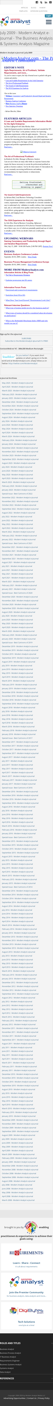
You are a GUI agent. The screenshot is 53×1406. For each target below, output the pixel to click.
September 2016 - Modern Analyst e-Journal (20, 803)
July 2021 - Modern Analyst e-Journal (17, 566)
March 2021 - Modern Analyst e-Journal (18, 581)
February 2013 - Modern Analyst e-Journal (19, 974)
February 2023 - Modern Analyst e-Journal (19, 486)
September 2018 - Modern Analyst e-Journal (20, 703)
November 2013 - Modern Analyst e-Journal (20, 940)
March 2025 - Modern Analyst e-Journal (18, 390)
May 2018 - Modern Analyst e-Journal (17, 719)
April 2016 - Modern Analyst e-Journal (17, 822)
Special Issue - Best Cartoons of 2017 (17, 738)
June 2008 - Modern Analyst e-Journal (17, 1188)
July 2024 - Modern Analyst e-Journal (17, 421)
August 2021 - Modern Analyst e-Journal (18, 562)
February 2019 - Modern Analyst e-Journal (19, 684)
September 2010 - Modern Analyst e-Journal (20, 1085)
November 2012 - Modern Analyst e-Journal (20, 986)
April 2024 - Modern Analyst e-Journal (17, 432)
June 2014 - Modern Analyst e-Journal (17, 913)
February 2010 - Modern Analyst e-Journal (19, 1112)
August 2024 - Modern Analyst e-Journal (18, 417)
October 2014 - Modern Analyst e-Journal (19, 898)
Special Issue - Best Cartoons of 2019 (17, 642)
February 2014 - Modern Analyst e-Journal (19, 929)
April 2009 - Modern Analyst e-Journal (17, 1150)
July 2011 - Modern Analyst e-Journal (17, 1047)
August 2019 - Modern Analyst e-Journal (18, 661)
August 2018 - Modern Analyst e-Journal (18, 707)
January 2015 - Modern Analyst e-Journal (18, 883)
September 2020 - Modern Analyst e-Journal (20, 608)
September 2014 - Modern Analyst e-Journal (20, 902)
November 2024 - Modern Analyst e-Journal (20, 405)
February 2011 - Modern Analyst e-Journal (19, 1066)
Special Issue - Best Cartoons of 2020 (17, 593)
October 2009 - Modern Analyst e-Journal (19, 1127)
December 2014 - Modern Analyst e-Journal (20, 890)
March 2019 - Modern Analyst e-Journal (18, 680)
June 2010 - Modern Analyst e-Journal (17, 1097)
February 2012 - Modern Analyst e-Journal (19, 1020)
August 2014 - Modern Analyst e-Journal (18, 906)
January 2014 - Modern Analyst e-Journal (18, 933)
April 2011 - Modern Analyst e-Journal (17, 1059)
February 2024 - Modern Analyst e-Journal (19, 440)
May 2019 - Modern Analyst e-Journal (17, 673)
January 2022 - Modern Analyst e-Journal (18, 539)
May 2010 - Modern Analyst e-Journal (17, 1101)
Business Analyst (16, 104)
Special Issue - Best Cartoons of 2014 (17, 887)
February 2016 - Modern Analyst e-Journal (19, 829)
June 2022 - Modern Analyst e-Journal (17, 520)
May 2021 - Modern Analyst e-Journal (17, 574)
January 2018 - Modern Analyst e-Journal (18, 734)
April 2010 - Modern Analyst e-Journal (17, 1104)
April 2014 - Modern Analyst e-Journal (17, 921)
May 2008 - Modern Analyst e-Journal (17, 1192)
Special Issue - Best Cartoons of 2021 (17, 543)
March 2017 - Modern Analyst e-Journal (18, 776)
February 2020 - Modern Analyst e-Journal (19, 635)
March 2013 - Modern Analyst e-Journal (18, 971)
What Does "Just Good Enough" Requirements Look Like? (28, 300)
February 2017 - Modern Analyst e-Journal (19, 780)
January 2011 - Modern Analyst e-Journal (18, 1070)
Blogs (33, 8)
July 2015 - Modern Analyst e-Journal (17, 860)
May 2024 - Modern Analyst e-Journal (17, 428)
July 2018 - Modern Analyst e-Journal (17, 711)
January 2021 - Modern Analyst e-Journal (18, 589)
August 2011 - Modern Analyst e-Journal (18, 1043)
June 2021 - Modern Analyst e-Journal (17, 570)
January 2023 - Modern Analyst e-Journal (18, 490)
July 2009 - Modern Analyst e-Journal (17, 1139)
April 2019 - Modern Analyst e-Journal (17, 677)
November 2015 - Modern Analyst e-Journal (20, 845)
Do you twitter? (22, 355)
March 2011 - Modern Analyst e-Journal (18, 1062)
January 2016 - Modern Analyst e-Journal (18, 833)
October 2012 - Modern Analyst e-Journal (19, 990)
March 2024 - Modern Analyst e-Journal (18, 436)
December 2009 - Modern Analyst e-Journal (20, 1120)
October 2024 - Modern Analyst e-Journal (19, 409)
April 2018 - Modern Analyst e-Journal (17, 722)
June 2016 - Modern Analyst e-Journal (17, 814)
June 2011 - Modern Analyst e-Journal (17, 1051)
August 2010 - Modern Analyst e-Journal (18, 1089)
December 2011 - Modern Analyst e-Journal (20, 1028)
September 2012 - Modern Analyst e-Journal (20, 994)
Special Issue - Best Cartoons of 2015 (17, 837)
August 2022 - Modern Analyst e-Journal (18, 512)
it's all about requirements (26, 1266)
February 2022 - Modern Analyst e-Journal (19, 535)
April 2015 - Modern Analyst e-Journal (17, 871)
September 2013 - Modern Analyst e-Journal (20, 948)
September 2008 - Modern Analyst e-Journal (20, 1177)
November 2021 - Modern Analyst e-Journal (20, 551)
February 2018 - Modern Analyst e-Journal (19, 730)
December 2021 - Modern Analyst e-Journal (20, 547)
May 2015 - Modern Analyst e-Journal (17, 868)
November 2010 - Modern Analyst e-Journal (20, 1078)
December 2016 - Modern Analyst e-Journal (20, 791)
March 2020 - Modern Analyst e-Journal (18, 631)
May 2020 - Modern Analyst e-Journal (17, 623)
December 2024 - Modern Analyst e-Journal (20, 402)
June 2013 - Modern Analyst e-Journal (17, 959)
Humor (42, 8)
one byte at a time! (26, 1325)
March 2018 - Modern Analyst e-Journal (18, 726)
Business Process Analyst (10, 1353)
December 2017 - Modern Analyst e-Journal (20, 742)
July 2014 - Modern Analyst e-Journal (17, 910)
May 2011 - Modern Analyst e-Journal (17, 1055)
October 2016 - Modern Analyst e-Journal (19, 799)
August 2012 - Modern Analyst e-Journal (18, 997)
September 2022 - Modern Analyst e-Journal (20, 509)
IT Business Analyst (8, 1357)
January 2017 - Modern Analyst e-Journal (18, 784)
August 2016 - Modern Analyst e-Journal (18, 806)
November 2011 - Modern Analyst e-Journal (20, 1032)
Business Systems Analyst (10, 1364)
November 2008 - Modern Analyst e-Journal (20, 1169)
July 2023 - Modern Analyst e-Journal (17, 467)
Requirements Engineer (10, 1360)
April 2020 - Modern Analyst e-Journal (17, 627)
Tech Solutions (26, 1321)
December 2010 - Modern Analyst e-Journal (20, 1074)
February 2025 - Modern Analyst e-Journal (19, 394)
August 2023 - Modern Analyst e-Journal (18, 463)
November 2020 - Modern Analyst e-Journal (20, 600)
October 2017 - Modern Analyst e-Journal (19, 749)
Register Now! (48, 246)
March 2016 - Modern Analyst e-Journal (18, 826)
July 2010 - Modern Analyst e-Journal (17, 1093)
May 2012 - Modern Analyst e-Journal (17, 1009)
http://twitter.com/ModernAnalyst (22, 363)
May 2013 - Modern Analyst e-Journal (17, 963)
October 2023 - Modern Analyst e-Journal (19, 455)
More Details (32, 257)
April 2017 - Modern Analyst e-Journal (17, 772)
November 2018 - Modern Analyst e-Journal (20, 696)
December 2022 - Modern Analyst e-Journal (20, 497)
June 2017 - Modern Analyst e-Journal (17, 764)
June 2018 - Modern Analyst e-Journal (17, 715)
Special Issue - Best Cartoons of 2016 (17, 787)
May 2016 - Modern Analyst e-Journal (17, 818)
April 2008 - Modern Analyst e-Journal (17, 1196)
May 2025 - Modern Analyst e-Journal (17, 383)
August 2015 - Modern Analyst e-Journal (18, 856)
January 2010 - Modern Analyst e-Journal (18, 1116)
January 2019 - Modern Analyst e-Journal (18, 688)
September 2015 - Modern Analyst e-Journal (20, 852)
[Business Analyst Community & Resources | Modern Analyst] (15, 21)
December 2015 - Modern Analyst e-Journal (20, 841)
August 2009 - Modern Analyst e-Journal (18, 1135)
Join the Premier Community (26, 1292)
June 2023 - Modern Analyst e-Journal (17, 470)
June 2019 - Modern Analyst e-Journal (17, 669)
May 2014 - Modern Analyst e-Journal (17, 917)
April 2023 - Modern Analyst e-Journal (17, 478)
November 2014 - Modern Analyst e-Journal (20, 894)
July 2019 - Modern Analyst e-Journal (17, 665)
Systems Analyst (7, 1368)
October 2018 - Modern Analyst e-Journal (19, 700)
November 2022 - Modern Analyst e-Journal (20, 501)
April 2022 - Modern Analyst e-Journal (17, 528)
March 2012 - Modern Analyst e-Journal (18, 1017)
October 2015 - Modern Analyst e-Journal (19, 849)
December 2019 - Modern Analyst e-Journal (20, 646)
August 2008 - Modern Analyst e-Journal (18, 1181)
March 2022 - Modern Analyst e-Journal (18, 531)
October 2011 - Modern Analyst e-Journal (19, 1036)
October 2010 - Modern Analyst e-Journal (19, 1081)
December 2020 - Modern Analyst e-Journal (20, 596)
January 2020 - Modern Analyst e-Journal (18, 639)
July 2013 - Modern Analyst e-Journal (17, 955)
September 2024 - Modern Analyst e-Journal (20, 413)
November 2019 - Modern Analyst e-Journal (20, 650)
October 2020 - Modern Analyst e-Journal (19, 604)
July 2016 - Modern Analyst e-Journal (17, 810)
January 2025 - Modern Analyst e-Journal (18, 398)
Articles (24, 8)
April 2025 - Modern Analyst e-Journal (17, 386)
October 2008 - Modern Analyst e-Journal (19, 1173)
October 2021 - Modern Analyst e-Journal (19, 554)
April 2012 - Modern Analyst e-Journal (17, 1013)
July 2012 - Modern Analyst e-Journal (17, 1001)
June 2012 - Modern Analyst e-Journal (17, 1005)
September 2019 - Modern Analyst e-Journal (20, 658)
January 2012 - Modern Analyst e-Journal (18, 1024)
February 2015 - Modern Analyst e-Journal (19, 879)
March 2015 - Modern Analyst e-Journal (18, 875)
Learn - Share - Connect (26, 1263)
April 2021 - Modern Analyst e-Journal (17, 577)
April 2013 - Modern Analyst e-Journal (17, 967)
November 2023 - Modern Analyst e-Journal (20, 451)
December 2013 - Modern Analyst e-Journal (20, 936)
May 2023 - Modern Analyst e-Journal (17, 474)
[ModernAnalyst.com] (26, 1281)
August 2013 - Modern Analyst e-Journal (18, 952)
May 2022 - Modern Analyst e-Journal (17, 524)
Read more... (8, 147)
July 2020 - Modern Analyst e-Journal (17, 615)
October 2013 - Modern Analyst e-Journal (19, 944)
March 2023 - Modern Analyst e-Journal (18, 482)
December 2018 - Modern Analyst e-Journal (20, 692)
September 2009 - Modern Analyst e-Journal (20, 1131)
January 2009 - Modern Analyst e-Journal (18, 1162)
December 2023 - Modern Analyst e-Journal (20, 448)
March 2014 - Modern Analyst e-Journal (18, 925)
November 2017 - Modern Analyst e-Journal (20, 745)
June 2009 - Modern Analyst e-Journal (17, 1143)
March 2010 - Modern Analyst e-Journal (18, 1108)
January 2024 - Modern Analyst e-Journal (18, 444)
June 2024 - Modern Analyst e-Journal (17, 425)
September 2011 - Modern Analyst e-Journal (20, 1039)
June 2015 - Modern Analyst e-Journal (17, 864)
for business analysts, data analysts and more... (26, 1296)
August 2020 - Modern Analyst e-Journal (18, 612)
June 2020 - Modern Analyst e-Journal (17, 619)
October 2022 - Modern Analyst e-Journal (19, 505)
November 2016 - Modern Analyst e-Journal (20, 795)
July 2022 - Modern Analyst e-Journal (17, 516)
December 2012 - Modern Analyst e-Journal (20, 982)
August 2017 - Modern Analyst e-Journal (18, 757)
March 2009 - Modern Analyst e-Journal (18, 1154)
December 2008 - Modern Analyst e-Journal (20, 1165)
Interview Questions (38, 11)
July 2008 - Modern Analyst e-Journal (17, 1184)
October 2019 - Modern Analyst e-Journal (19, 654)
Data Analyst (5, 1372)
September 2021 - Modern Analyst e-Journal (20, 558)
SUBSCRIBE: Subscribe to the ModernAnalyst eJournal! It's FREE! (26, 339)
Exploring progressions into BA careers (19, 280)
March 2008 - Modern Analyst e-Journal (18, 1200)
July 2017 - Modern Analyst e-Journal (17, 761)
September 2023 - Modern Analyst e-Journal (20, 459)
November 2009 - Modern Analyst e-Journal (20, 1123)
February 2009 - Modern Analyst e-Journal (19, 1158)
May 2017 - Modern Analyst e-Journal (17, 768)
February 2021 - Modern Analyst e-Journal (19, 585)
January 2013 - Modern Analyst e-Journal (18, 978)
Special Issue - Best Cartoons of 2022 (17, 493)
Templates (23, 11)
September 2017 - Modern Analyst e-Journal (20, 753)
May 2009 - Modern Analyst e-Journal (17, 1146)
